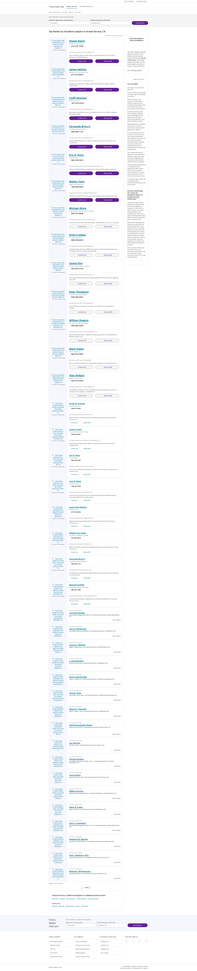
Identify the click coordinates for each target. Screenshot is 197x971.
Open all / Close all (139, 79)
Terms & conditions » (126, 968)
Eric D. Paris (76, 155)
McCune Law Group (75, 406)
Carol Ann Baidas (77, 612)
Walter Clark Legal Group (76, 184)
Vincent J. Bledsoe (77, 645)
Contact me (82, 61)
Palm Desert (84, 906)
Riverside (61, 906)
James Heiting (77, 69)
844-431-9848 (77, 213)
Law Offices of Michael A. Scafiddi (79, 587)
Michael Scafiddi (76, 585)
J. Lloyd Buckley (76, 661)
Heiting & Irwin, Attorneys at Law (78, 72)
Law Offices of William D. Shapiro (78, 323)
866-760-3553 (77, 160)
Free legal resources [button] (86, 6)
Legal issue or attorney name (74, 922)
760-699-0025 (77, 187)
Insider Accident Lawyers (76, 43)
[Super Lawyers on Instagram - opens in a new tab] (133, 941)
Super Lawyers (54, 937)
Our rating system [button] (134, 70)
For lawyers (78, 937)
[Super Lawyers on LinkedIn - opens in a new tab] (146, 941)
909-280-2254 (77, 325)
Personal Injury (70, 898)
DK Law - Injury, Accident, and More (79, 266)
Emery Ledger (77, 234)
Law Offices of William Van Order (78, 535)
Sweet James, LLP (74, 100)
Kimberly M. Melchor (78, 839)
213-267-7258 (77, 46)
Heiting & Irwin (73, 509)
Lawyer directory (56, 12)
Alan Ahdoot (76, 375)
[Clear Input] (88, 23)
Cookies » (145, 968)
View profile (108, 61)
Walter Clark (76, 181)
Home (50, 12)
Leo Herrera (74, 743)
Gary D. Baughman (78, 629)
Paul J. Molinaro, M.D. (79, 855)
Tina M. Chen (75, 693)
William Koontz (76, 791)
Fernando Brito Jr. (77, 559)
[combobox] (69, 23)
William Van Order (77, 533)
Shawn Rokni (77, 41)
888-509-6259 (77, 240)
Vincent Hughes (76, 759)
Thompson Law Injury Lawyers (78, 294)
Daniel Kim (75, 263)
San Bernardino (69, 906)
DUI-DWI (62, 898)
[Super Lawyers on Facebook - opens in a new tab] (126, 941)
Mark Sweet (76, 348)
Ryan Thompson (79, 291)
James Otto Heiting (78, 507)
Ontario (77, 906)
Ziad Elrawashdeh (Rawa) (80, 725)
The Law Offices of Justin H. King (78, 432)
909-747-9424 (76, 408)
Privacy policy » (137, 968)
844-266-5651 (77, 297)
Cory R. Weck (75, 481)
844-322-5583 (77, 354)
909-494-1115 (77, 132)
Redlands (54, 906)
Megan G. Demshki (77, 709)
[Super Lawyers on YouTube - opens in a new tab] (139, 941)
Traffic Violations (81, 898)
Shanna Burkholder (78, 677)
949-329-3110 (77, 268)
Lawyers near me (71, 6)
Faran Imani (74, 775)
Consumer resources (108, 937)
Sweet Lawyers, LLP (74, 351)
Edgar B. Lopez (76, 807)
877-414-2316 (77, 103)
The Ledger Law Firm (75, 237)
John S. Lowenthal (77, 823)
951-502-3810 (76, 538)
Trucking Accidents (92, 898)
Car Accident (64, 12)
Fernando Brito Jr (79, 126)
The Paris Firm (73, 157)
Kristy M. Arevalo (77, 403)
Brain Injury (55, 898)
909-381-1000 (76, 590)
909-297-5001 (76, 434)
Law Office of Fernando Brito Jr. (78, 129)
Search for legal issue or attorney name (61, 20)
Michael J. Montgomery (80, 871)
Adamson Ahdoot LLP (75, 378)
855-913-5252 (77, 381)
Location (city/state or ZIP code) (100, 20)
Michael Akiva (77, 208)
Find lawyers (140, 23)
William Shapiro (78, 320)
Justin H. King (75, 429)
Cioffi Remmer (78, 98)
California (71, 12)
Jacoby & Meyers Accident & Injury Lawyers (81, 211)
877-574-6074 (77, 75)
